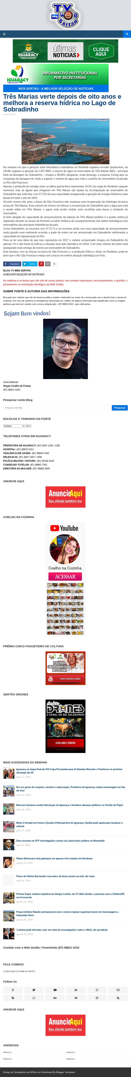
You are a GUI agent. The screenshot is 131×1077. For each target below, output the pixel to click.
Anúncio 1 (7, 1052)
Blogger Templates (65, 1072)
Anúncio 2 (70, 1052)
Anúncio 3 (7, 1059)
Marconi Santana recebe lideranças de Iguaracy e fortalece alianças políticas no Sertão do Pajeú (69, 805)
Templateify (19, 1072)
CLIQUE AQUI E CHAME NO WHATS (19, 971)
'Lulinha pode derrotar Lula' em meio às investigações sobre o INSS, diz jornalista (62, 929)
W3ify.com (36, 1072)
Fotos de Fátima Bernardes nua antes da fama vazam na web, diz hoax (55, 876)
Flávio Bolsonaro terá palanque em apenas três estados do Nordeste (54, 858)
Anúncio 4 (70, 1059)
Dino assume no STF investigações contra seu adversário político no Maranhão (60, 840)
